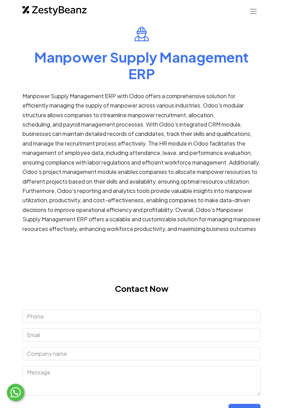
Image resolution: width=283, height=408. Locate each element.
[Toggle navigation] (253, 11)
